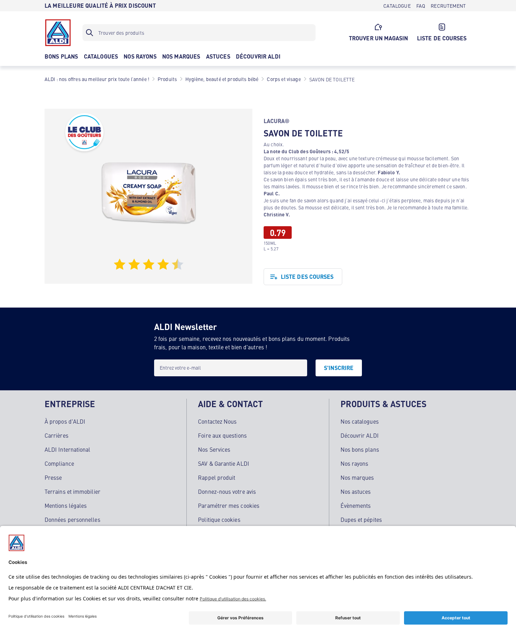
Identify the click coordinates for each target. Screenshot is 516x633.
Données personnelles (72, 519)
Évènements (355, 505)
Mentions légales (66, 505)
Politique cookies (219, 519)
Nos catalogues (359, 421)
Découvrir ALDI (359, 435)
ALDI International (67, 449)
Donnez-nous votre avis (227, 491)
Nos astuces (355, 491)
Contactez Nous (217, 421)
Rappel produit (216, 477)
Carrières (56, 435)
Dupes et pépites (361, 519)
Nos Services (214, 449)
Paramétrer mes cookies (228, 505)
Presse (53, 477)
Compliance (59, 463)
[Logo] (58, 33)
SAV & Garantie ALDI (223, 463)
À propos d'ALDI (65, 421)
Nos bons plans (359, 449)
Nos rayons (354, 463)
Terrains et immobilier (72, 491)
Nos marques (357, 477)
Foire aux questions (222, 435)
